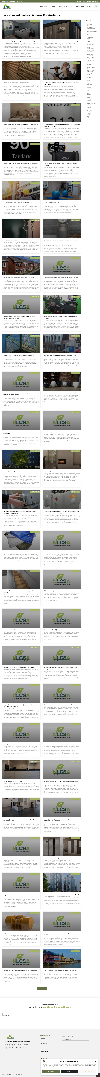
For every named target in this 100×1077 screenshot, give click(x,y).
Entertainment (90, 48)
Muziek (88, 80)
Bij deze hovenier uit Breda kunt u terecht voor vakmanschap (61, 705)
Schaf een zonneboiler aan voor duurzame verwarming (19, 277)
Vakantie (89, 100)
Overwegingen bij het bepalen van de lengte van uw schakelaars (62, 277)
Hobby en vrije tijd (91, 60)
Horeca (88, 61)
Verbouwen (89, 101)
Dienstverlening (90, 40)
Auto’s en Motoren (91, 28)
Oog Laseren (90, 83)
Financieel (89, 51)
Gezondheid (90, 55)
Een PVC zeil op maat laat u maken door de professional (19, 552)
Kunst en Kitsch (90, 70)
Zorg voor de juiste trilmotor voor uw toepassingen (18, 933)
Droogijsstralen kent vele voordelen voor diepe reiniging (19, 667)
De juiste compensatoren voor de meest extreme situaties (60, 744)
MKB (88, 76)
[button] (95, 1061)
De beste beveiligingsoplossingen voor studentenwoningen (20, 41)
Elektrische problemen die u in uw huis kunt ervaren (18, 202)
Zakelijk (88, 111)
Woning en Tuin (90, 109)
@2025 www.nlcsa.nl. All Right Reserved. (12, 1074)
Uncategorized (90, 99)
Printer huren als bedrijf (50, 630)
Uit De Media (43, 6)
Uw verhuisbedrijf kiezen (10, 240)
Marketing (89, 73)
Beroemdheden (44, 1040)
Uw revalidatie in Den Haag (51, 202)
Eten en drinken (90, 50)
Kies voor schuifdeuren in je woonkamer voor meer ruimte (60, 858)
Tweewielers (90, 97)
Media (88, 74)
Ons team (43, 1048)
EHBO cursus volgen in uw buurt (53, 591)
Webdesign (89, 104)
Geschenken (90, 54)
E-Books (89, 43)
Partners (52, 6)
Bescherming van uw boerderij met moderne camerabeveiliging (61, 41)
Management (90, 71)
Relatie (88, 88)
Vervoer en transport (91, 103)
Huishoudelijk (90, 63)
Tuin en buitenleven (91, 96)
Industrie (89, 64)
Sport (88, 90)
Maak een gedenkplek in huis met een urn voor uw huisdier (60, 393)
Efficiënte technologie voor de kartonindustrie (16, 82)
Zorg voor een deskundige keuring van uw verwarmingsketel (20, 970)
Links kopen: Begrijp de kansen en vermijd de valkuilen (46, 1058)
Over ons (43, 1046)
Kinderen (89, 68)
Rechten (89, 87)
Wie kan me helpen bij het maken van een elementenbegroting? (62, 894)
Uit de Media (44, 1043)
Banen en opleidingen (92, 30)
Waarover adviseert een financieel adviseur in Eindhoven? (60, 355)
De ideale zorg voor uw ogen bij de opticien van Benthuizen (60, 432)
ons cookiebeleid (53, 1066)
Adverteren (89, 24)
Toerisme (89, 94)
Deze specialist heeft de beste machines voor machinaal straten (61, 552)
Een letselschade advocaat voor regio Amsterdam (17, 630)
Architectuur (90, 27)
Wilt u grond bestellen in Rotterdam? (14, 744)
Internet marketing (91, 67)
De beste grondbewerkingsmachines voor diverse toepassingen (61, 511)
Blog (88, 34)
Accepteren (51, 1071)
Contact (89, 6)
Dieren (88, 41)
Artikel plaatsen (79, 6)
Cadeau (88, 38)
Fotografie (89, 53)
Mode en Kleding (91, 78)
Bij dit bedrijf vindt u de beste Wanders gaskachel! (58, 471)
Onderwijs (89, 81)
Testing (88, 93)
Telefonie (89, 91)
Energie (88, 47)
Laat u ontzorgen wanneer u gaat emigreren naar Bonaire (60, 970)
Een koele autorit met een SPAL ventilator (15, 858)
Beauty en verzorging (92, 31)
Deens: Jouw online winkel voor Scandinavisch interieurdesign (21, 124)
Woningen (89, 110)
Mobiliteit (89, 77)
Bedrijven (89, 32)
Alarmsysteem (90, 25)
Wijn (88, 106)
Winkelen (89, 107)
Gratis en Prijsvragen (91, 57)
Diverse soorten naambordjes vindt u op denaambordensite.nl (21, 163)
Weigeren (69, 1071)
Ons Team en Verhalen (64, 6)
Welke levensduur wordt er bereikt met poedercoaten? (19, 355)
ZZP (88, 117)
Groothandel (90, 58)
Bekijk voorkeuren (87, 1071)
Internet (89, 65)
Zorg (88, 116)
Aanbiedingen (90, 22)
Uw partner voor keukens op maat (13, 781)
